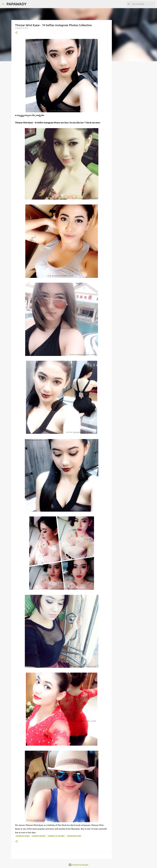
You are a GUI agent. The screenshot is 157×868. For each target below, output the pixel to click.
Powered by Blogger (79, 865)
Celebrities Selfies (23, 836)
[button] (16, 32)
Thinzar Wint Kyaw (74, 836)
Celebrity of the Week (56, 836)
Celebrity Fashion (38, 836)
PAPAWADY (16, 4)
